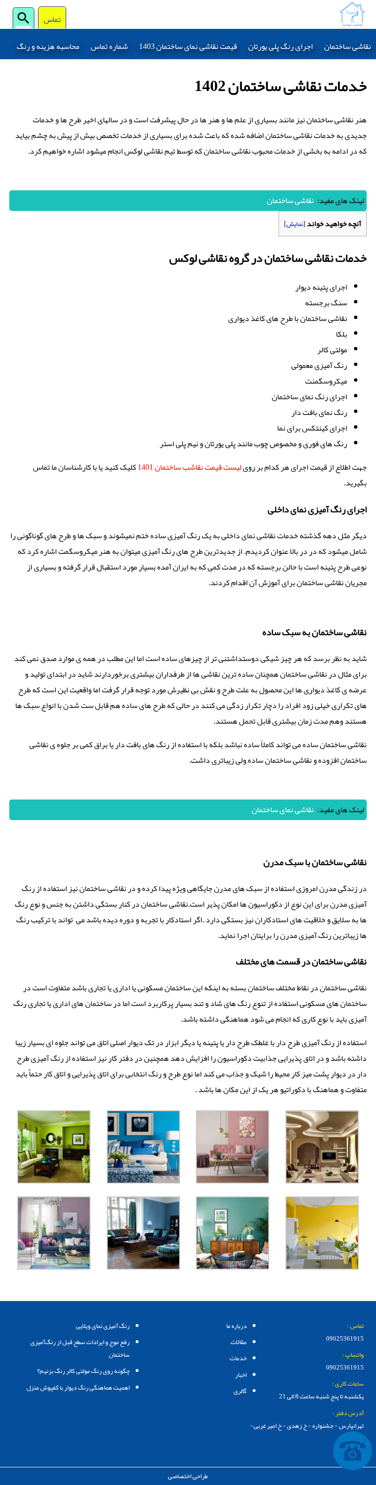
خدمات (238, 1358)
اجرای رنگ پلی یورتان (280, 46)
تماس (52, 20)
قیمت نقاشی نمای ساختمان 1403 (188, 46)
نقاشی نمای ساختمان (283, 810)
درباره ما (236, 1326)
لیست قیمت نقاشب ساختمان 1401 (189, 467)
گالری (240, 1391)
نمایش (294, 223)
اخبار (241, 1375)
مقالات (239, 1342)
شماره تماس (109, 46)
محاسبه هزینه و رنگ (48, 46)
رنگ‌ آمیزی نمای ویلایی (103, 1326)
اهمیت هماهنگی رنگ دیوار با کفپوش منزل (78, 1387)
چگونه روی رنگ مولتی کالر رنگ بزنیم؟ (83, 1371)
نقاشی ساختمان (347, 46)
